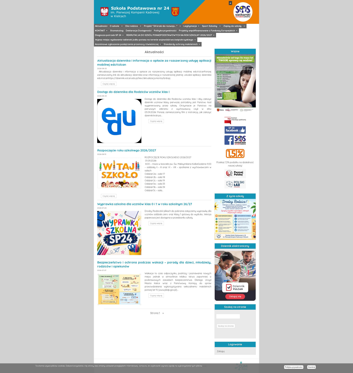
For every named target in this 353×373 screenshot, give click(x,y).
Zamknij (311, 367)
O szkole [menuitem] (114, 26)
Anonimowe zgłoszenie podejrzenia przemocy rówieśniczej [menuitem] (126, 44)
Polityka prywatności (294, 367)
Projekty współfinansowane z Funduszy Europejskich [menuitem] (206, 31)
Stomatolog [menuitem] (116, 30)
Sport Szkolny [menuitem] (209, 26)
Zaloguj (221, 351)
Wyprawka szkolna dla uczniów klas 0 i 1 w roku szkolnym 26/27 (144, 204)
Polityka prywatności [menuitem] (165, 30)
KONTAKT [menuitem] (99, 31)
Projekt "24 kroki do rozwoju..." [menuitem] (160, 26)
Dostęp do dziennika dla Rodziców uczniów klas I (133, 92)
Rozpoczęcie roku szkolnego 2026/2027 (126, 150)
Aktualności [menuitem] (101, 26)
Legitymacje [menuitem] (189, 26)
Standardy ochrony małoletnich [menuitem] (180, 44)
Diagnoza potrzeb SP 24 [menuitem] (107, 35)
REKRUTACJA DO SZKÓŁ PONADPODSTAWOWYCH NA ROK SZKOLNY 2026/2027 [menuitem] (168, 35)
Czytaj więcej (109, 84)
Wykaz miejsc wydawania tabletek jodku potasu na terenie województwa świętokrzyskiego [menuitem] (143, 40)
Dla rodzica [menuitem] (131, 26)
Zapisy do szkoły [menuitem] (231, 26)
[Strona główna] (140, 1)
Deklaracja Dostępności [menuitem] (139, 30)
